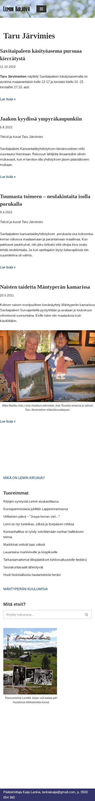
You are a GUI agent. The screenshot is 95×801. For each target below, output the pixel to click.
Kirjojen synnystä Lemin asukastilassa (31, 501)
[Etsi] (87, 614)
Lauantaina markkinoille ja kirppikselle (30, 552)
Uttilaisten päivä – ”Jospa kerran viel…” (32, 516)
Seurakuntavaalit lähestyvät (23, 567)
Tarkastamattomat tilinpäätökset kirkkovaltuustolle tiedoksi (45, 560)
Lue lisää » (7, 99)
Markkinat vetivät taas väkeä (24, 544)
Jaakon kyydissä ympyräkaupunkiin (41, 119)
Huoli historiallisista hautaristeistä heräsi (32, 575)
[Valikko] (41, 8)
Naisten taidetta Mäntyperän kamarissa (45, 287)
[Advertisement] (36, 741)
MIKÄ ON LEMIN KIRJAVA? (24, 478)
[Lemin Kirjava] (16, 9)
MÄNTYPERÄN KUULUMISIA (25, 589)
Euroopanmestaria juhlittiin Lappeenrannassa (36, 509)
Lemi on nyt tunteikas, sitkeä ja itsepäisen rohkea (38, 524)
